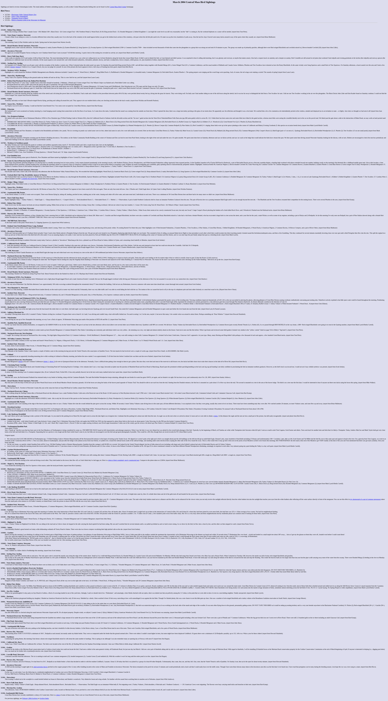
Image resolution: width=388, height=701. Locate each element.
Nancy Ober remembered (20, 16)
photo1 (13, 67)
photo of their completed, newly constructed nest (123, 460)
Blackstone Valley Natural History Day (24, 14)
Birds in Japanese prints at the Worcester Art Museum (29, 20)
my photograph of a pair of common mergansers (365, 499)
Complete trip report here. (29, 178)
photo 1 (46, 361)
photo (20, 361)
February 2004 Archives (30, 698)
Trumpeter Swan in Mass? (20, 18)
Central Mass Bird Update (118, 7)
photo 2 (52, 361)
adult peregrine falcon (40, 667)
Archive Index (44, 698)
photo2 (18, 67)
